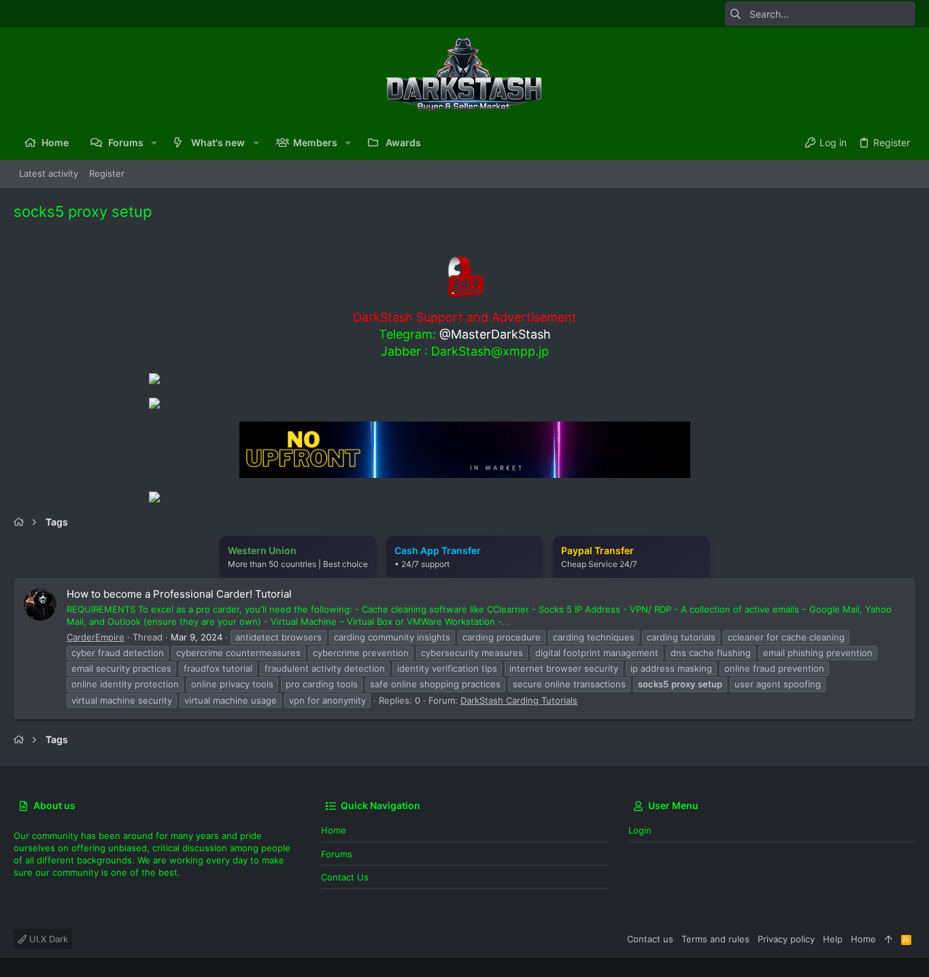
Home (333, 830)
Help (833, 938)
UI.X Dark (47, 938)
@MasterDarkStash (495, 334)
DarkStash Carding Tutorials (518, 700)
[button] (154, 142)
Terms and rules (715, 938)
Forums (336, 854)
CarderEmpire (95, 637)
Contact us (345, 877)
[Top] (888, 939)
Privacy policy (786, 938)
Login (640, 830)
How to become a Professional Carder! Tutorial (179, 593)
